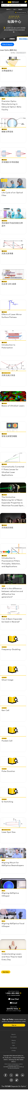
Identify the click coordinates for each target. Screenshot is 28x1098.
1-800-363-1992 (12, 993)
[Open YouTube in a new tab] (17, 1076)
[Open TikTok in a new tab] (16, 1081)
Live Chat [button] (15, 999)
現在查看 (13, 72)
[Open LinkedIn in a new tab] (22, 1076)
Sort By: (13, 53)
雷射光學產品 (23, 39)
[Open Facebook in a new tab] (5, 1076)
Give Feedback (13, 1048)
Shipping (14, 1040)
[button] (12, 993)
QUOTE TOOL (12, 1008)
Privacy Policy (8, 1064)
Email (14, 1003)
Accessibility (16, 1065)
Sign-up (14, 1025)
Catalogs (14, 1050)
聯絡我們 (20, 9)
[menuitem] (3, 2)
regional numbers (15, 995)
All (4, 39)
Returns (13, 1042)
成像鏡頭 (12, 39)
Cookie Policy (15, 1064)
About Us (14, 1034)
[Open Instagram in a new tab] (11, 1081)
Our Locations (13, 1036)
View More (6, 972)
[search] (14, 5)
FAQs (13, 1045)
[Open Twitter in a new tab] (11, 1076)
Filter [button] (4, 44)
